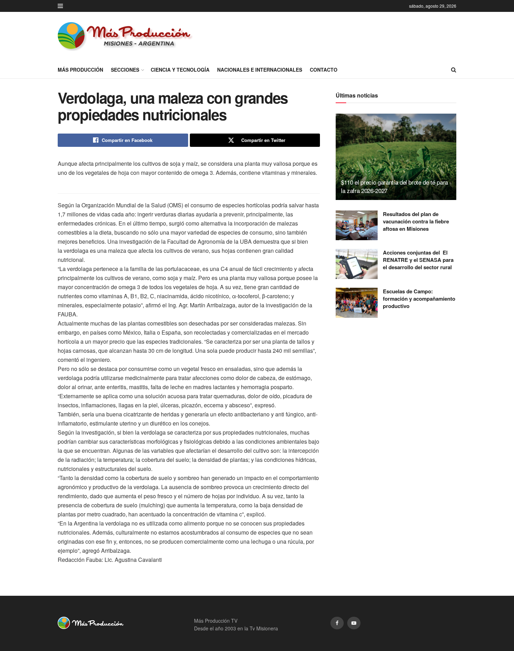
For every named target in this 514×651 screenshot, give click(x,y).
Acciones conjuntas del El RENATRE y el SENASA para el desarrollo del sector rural (418, 260)
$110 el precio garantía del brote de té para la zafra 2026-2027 (394, 186)
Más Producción (80, 69)
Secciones (125, 69)
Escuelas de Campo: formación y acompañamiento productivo (419, 298)
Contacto (323, 69)
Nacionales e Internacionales (259, 69)
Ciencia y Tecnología (180, 69)
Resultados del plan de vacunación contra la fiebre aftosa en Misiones (416, 221)
